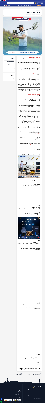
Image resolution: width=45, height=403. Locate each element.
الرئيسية (32, 5)
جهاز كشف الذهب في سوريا (32, 69)
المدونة (15, 5)
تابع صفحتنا (27, 368)
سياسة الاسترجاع (33, 394)
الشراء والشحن (39, 0)
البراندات (18, 5)
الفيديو (21, 5)
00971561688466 (19, 392)
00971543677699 (19, 391)
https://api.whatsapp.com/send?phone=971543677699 (34, 364)
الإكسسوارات (25, 5)
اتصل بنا (44, 0)
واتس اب (39, 363)
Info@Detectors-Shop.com (18, 394)
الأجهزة (29, 5)
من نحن (41, 0)
